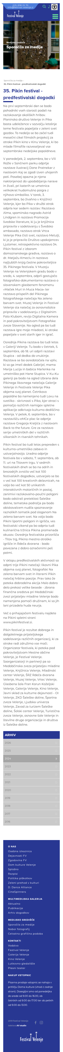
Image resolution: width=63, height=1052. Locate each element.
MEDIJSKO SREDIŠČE (21, 919)
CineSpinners (17, 891)
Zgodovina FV (17, 860)
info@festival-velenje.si (20, 7)
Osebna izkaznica (20, 851)
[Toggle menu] (55, 16)
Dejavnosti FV (17, 855)
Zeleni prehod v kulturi (23, 882)
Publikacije (15, 908)
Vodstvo (13, 945)
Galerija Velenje (18, 954)
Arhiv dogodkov (18, 912)
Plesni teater (16, 968)
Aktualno (14, 903)
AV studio (21, 1025)
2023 (8, 766)
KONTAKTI (14, 940)
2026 (8, 742)
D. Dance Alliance (20, 887)
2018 (7, 805)
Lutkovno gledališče (21, 963)
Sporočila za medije (21, 924)
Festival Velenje (18, 950)
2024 (8, 758)
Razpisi (13, 873)
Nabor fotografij (19, 929)
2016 (7, 821)
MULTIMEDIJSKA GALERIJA (25, 899)
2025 (8, 750)
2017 (7, 813)
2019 (7, 798)
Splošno (13, 869)
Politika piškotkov (20, 878)
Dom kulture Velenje (22, 864)
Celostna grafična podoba (25, 933)
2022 (8, 774)
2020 (8, 790)
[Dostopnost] (54, 7)
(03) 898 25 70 (20, 5)
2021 (7, 782)
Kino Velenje (16, 959)
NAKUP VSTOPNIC (19, 975)
